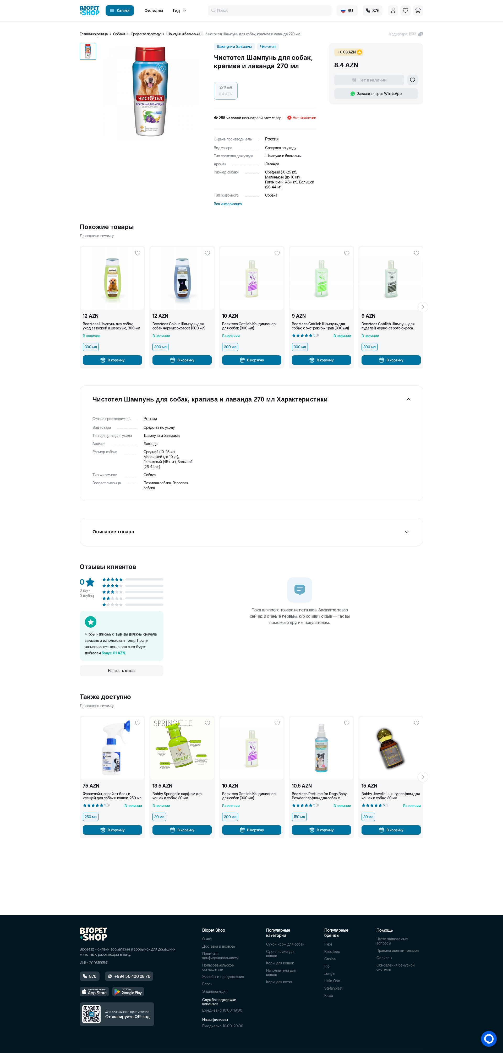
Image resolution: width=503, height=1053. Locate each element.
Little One (332, 981)
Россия (271, 139)
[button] (406, 34)
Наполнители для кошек (281, 972)
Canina (330, 959)
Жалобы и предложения (223, 977)
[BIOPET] (89, 10)
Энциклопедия (214, 991)
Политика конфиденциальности (220, 956)
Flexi (328, 944)
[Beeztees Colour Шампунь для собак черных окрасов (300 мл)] (182, 278)
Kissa (328, 996)
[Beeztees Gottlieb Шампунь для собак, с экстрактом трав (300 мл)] (321, 278)
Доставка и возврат (218, 946)
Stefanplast (333, 988)
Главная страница (93, 34)
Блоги (207, 984)
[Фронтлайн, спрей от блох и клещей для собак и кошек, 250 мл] (112, 748)
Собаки (119, 34)
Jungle (329, 973)
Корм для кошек (280, 963)
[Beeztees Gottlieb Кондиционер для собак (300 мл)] (251, 278)
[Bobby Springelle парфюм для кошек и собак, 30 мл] (182, 748)
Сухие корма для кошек (280, 953)
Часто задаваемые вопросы (392, 941)
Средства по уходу (146, 34)
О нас (207, 939)
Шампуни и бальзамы (183, 34)
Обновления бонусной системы (395, 967)
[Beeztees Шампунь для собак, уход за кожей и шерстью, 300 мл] (112, 278)
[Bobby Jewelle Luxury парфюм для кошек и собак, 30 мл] (391, 748)
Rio (327, 966)
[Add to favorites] (412, 80)
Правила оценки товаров (397, 950)
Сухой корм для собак (285, 944)
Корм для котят (279, 982)
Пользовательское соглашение (218, 967)
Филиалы (384, 958)
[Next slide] (423, 307)
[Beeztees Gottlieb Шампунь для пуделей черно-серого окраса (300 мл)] (391, 278)
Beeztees (332, 951)
